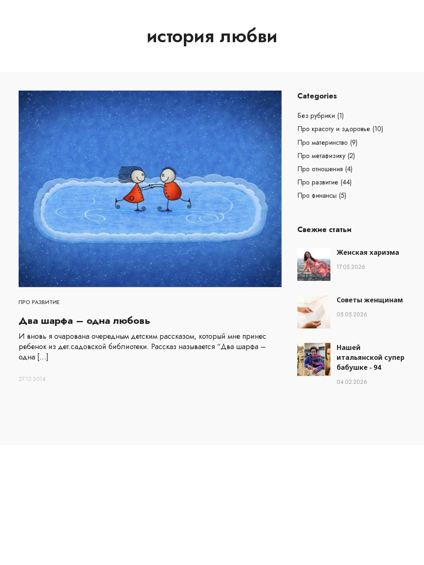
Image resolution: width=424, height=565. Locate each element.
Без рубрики (316, 115)
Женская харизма (368, 252)
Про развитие (39, 302)
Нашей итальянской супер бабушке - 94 (371, 357)
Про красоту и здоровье (333, 129)
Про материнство (322, 142)
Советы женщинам (370, 299)
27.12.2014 (32, 379)
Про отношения (320, 169)
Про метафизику (321, 155)
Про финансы (317, 195)
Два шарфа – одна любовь (84, 320)
